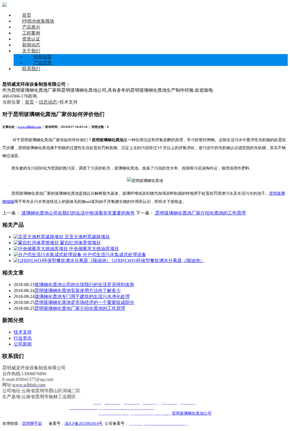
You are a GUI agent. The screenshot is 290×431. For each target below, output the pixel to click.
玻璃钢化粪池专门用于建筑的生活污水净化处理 (82, 296)
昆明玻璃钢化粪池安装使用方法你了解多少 (78, 290)
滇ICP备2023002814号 (84, 423)
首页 (26, 15)
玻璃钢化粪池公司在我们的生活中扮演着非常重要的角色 (77, 213)
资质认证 (31, 39)
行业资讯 (23, 338)
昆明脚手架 (32, 423)
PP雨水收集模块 (38, 21)
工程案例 (31, 33)
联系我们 (31, 68)
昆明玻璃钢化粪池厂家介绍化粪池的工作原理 (200, 213)
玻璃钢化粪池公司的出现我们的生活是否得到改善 (84, 284)
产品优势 (42, 62)
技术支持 (23, 332)
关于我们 (31, 50)
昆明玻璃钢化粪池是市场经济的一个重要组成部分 (84, 302)
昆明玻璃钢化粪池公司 (192, 413)
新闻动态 (31, 44)
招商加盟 (42, 56)
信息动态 (48, 102)
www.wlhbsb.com (29, 126)
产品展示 (31, 27)
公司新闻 (23, 344)
